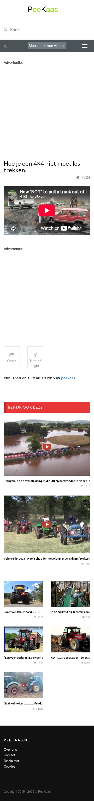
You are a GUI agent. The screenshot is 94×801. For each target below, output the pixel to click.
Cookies (10, 766)
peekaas (68, 377)
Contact (9, 754)
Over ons (10, 749)
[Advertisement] (47, 112)
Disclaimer (11, 760)
